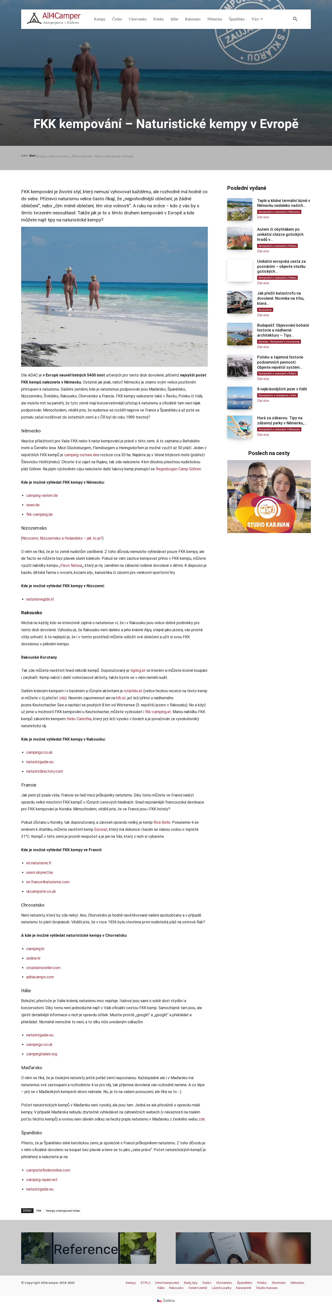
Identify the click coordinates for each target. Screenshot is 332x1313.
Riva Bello (162, 822)
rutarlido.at (133, 691)
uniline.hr (33, 958)
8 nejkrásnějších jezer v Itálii (282, 389)
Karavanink (265, 309)
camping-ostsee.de (80, 455)
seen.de (33, 505)
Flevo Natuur (71, 565)
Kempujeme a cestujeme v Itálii (277, 395)
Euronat (100, 829)
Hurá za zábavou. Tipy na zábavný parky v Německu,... (282, 420)
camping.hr (35, 948)
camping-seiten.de (42, 495)
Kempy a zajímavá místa (52, 156)
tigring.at (137, 670)
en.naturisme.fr (39, 863)
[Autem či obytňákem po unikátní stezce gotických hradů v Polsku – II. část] (239, 238)
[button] (295, 19)
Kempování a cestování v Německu (279, 211)
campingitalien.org (41, 1054)
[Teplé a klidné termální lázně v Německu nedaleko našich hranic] (239, 209)
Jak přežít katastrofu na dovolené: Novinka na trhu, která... (280, 298)
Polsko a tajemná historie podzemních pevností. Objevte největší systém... (280, 362)
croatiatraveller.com (43, 967)
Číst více (263, 217)
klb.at (121, 698)
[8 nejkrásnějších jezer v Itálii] (239, 398)
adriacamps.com (40, 977)
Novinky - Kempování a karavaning (279, 341)
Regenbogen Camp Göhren (178, 469)
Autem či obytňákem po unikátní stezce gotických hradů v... (280, 234)
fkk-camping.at (158, 711)
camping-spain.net (41, 1179)
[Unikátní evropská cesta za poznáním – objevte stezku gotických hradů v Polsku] (239, 270)
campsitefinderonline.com (48, 1170)
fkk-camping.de (39, 514)
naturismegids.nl (40, 599)
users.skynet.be (39, 872)
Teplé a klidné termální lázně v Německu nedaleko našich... (283, 203)
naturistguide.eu (39, 762)
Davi (32, 155)
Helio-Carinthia (79, 719)
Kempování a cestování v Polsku (277, 245)
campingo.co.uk (39, 752)
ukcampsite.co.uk (41, 891)
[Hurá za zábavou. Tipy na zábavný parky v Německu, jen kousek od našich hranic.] (239, 427)
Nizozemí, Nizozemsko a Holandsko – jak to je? (62, 538)
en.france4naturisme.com (48, 882)
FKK (38, 1210)
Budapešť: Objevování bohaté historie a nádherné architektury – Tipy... (283, 330)
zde (62, 698)
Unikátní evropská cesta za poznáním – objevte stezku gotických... (281, 266)
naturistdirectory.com (44, 771)
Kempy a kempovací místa (63, 1210)
